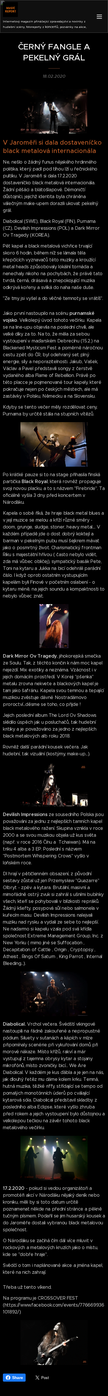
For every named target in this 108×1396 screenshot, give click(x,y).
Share (17, 1377)
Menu (99, 16)
